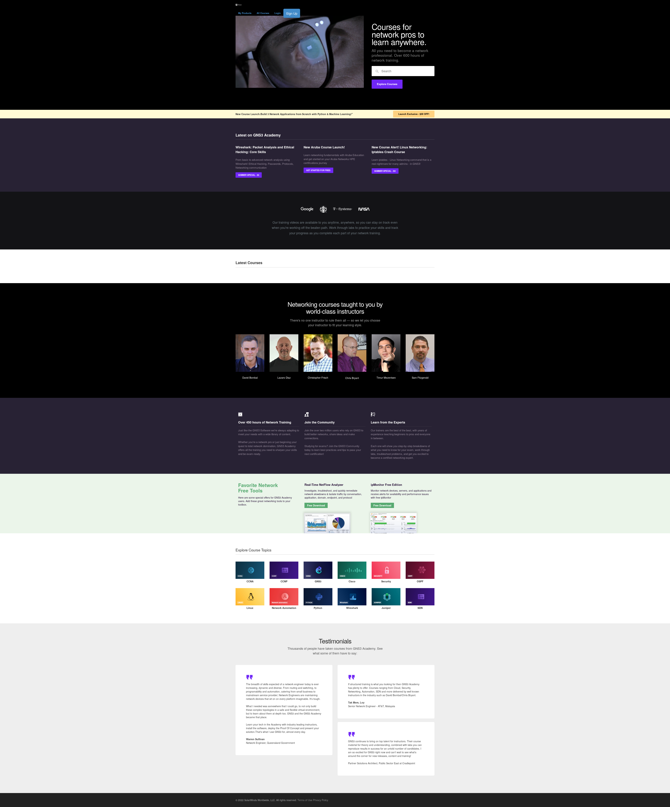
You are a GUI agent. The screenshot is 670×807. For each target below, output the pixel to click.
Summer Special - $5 (248, 175)
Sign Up (291, 13)
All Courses (263, 13)
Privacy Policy (320, 800)
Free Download (316, 505)
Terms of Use (304, 800)
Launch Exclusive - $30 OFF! (413, 114)
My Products (244, 13)
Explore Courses (387, 84)
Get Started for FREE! (318, 170)
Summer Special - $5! (385, 170)
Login (277, 13)
